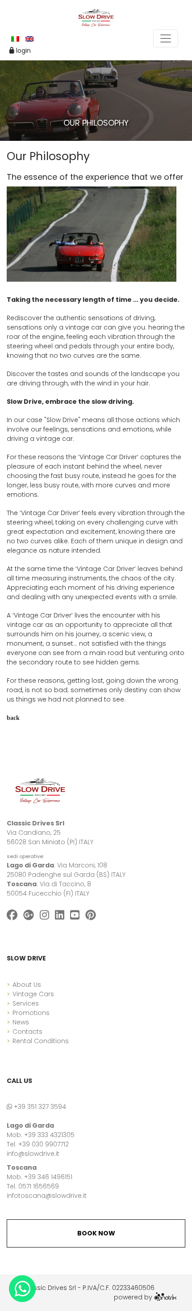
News (21, 1022)
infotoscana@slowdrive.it (47, 1195)
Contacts (27, 1031)
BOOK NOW (96, 1233)
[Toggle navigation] (165, 38)
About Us (27, 984)
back (13, 718)
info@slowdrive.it (33, 1153)
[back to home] (40, 790)
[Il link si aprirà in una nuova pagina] (165, 1297)
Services (26, 1003)
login (22, 50)
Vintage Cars (33, 994)
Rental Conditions (41, 1040)
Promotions (31, 1012)
